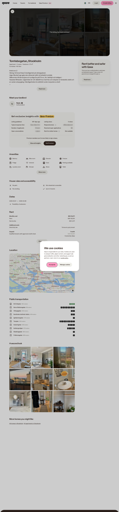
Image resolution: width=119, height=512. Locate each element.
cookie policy (64, 258)
